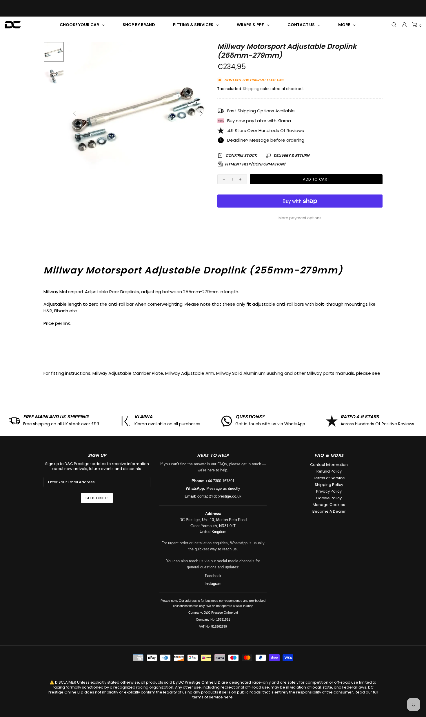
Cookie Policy (329, 498)
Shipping (251, 88)
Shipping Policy (329, 484)
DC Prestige (12, 24)
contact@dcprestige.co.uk (219, 496)
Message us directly (223, 488)
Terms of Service (329, 477)
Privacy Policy (329, 491)
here (228, 697)
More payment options (299, 218)
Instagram (213, 583)
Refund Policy (329, 471)
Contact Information (329, 464)
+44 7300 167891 (219, 481)
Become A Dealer (329, 511)
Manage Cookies (329, 504)
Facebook (213, 576)
